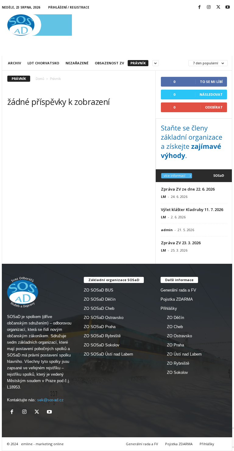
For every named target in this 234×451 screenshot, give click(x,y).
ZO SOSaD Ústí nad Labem (108, 354)
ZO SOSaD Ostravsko (103, 317)
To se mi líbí (211, 81)
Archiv (14, 63)
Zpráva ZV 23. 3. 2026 (180, 242)
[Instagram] (208, 7)
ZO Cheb (175, 326)
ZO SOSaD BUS (98, 290)
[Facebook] (199, 7)
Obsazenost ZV (109, 63)
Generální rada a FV (178, 290)
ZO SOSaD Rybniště (102, 336)
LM (163, 196)
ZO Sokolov (177, 372)
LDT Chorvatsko (43, 63)
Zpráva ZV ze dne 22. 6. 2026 (187, 189)
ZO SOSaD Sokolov (101, 345)
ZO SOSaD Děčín (99, 299)
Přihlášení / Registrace (68, 7)
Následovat (211, 94)
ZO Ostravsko (179, 336)
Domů (40, 79)
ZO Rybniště (178, 363)
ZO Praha (175, 345)
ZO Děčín (175, 317)
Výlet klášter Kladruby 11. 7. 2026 (192, 209)
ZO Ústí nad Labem (184, 354)
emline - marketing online (42, 444)
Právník (138, 63)
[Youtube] (227, 7)
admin (167, 229)
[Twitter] (218, 7)
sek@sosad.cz (50, 400)
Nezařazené (77, 63)
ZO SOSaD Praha (99, 326)
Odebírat (214, 107)
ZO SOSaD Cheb (99, 308)
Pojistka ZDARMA (177, 299)
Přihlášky (169, 308)
